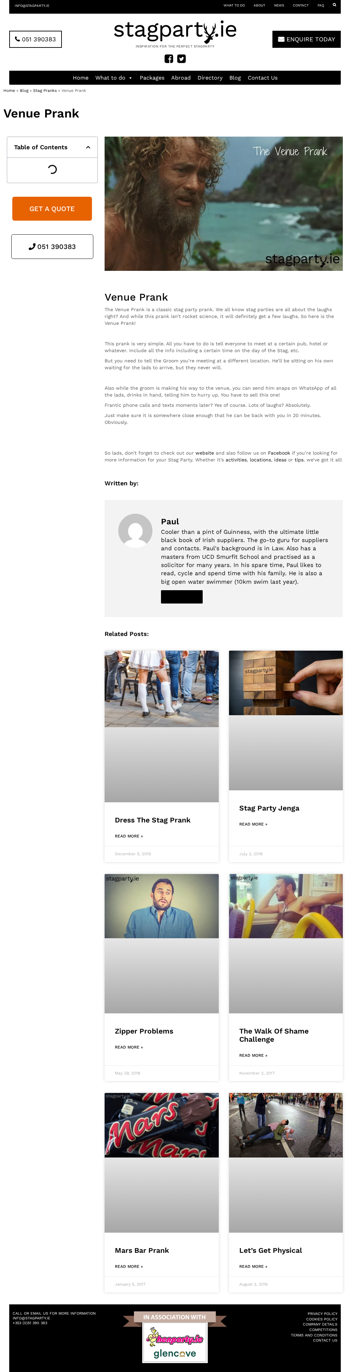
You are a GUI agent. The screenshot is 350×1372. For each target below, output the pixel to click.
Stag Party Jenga (269, 808)
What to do (234, 5)
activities (236, 459)
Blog (235, 77)
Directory (210, 77)
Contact (301, 5)
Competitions (323, 1330)
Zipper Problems (144, 1031)
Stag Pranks (45, 90)
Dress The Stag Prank (153, 820)
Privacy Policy (322, 1314)
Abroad (181, 77)
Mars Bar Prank (142, 1250)
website (205, 453)
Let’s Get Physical (270, 1250)
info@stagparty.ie (32, 6)
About (259, 5)
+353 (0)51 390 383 (30, 1323)
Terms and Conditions (314, 1335)
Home (81, 77)
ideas (280, 459)
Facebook (279, 453)
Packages (152, 77)
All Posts (182, 597)
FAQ (321, 5)
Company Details (320, 1324)
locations (260, 459)
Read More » (129, 836)
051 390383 (38, 39)
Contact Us (263, 77)
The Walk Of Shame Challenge (274, 1035)
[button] (88, 147)
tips (299, 459)
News (279, 5)
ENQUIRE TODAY (309, 39)
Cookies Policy (321, 1319)
